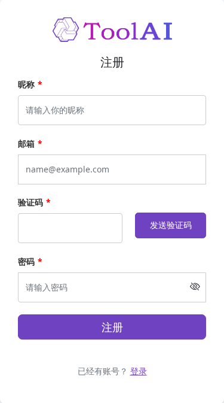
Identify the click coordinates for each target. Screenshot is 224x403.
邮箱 (26, 143)
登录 (138, 371)
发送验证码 (171, 225)
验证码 (30, 202)
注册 (112, 327)
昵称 (26, 84)
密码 (26, 261)
